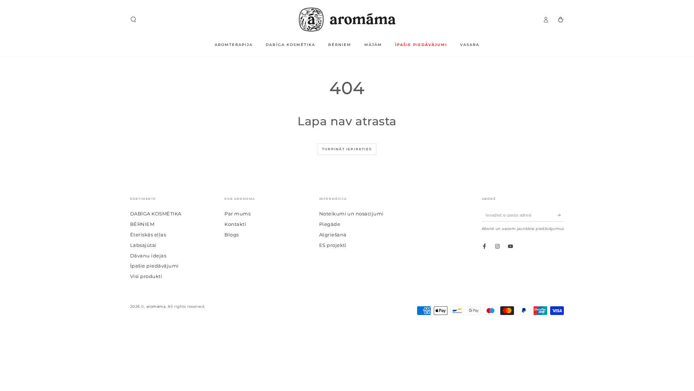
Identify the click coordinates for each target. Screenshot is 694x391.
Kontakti (235, 224)
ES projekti (333, 245)
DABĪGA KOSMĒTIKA (155, 213)
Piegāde (329, 224)
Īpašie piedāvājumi (154, 266)
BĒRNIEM (142, 224)
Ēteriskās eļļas (148, 234)
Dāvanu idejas (148, 255)
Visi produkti (146, 276)
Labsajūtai (143, 245)
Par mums (237, 213)
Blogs (231, 234)
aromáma (156, 306)
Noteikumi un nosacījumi (351, 213)
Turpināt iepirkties (347, 149)
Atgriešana (333, 234)
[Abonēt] (560, 215)
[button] (133, 19)
